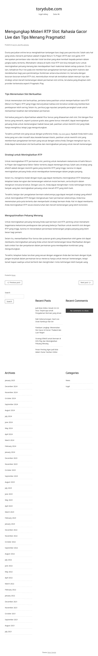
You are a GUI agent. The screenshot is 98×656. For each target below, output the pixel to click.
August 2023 (10, 482)
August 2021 (10, 625)
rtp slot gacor (64, 134)
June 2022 (9, 566)
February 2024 (10, 446)
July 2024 (8, 416)
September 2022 (11, 548)
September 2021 (11, 619)
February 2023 (10, 518)
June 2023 (9, 494)
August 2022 (10, 554)
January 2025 (10, 380)
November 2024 (11, 392)
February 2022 (10, 590)
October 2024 (10, 398)
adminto (26, 45)
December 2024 (11, 386)
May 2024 (9, 428)
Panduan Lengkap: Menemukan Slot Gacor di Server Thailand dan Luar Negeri (48, 330)
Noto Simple (52, 652)
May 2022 (9, 572)
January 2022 (10, 596)
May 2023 (9, 500)
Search (7, 292)
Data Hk (56, 14)
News (14, 275)
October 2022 (10, 542)
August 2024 (10, 410)
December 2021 (11, 602)
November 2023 (11, 464)
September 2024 (11, 404)
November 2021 (11, 607)
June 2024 (9, 422)
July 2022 (8, 560)
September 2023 (11, 476)
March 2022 (9, 584)
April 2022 (9, 578)
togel (68, 386)
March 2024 (9, 440)
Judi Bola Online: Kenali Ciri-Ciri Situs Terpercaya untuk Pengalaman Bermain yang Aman (48, 310)
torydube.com (49, 8)
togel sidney (43, 14)
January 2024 (10, 452)
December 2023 (11, 458)
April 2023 (9, 506)
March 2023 (9, 512)
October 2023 (10, 470)
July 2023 (8, 488)
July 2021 (8, 631)
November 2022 (11, 536)
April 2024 (9, 434)
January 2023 (10, 524)
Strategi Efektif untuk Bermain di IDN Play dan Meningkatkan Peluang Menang (48, 341)
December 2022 (11, 530)
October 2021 (10, 613)
